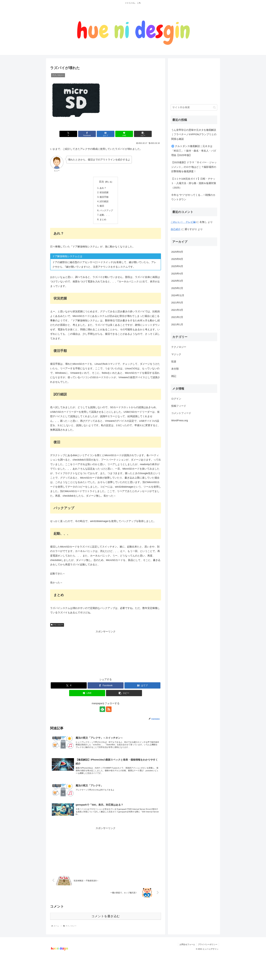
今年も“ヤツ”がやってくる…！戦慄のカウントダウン (193, 197)
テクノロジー (58, 625)
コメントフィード (181, 413)
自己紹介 (176, 229)
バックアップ (106, 210)
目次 (101, 181)
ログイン (176, 398)
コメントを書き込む (105, 916)
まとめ (103, 219)
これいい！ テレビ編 (183, 222)
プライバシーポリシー (207, 944)
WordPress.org (179, 420)
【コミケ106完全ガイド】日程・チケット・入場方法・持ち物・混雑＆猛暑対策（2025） (193, 183)
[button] (143, 134)
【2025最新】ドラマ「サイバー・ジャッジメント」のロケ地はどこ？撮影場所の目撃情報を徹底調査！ (194, 167)
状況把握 (104, 192)
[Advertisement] (105, 653)
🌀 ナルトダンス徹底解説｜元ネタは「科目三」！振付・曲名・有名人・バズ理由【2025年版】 (193, 151)
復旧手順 (104, 197)
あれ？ (103, 188)
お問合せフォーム (187, 944)
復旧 (102, 206)
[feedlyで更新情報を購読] (102, 709)
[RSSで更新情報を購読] (109, 709)
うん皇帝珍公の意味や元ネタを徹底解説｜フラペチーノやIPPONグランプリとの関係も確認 (193, 134)
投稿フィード (178, 406)
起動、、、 (105, 215)
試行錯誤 (104, 201)
